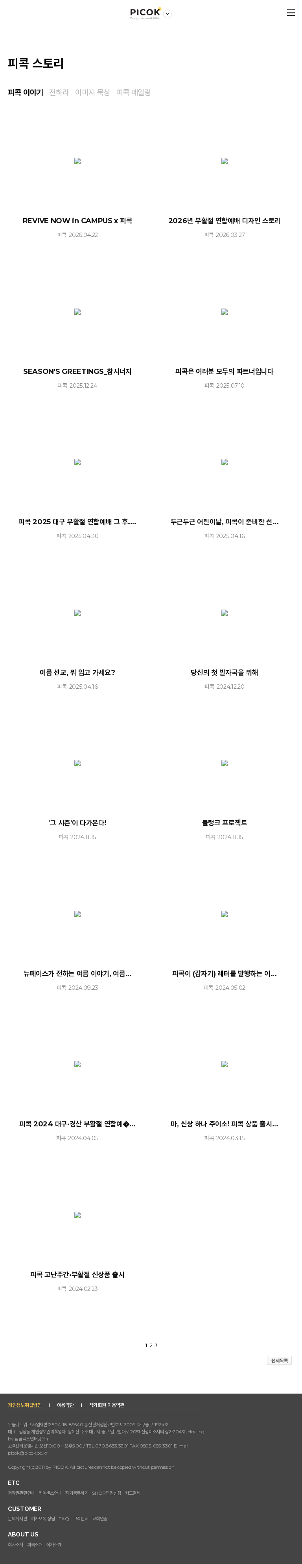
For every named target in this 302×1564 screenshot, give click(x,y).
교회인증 (99, 1518)
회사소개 (15, 1544)
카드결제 (132, 1493)
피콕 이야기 (25, 92)
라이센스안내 (50, 1493)
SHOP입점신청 (106, 1493)
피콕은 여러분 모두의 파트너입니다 (224, 371)
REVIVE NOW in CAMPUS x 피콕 (78, 220)
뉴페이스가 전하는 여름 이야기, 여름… (78, 973)
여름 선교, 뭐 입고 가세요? (77, 672)
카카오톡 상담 (43, 1518)
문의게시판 (17, 1518)
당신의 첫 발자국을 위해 (224, 672)
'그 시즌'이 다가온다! (77, 823)
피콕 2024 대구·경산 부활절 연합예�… (77, 1124)
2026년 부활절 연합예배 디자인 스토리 (224, 220)
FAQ (64, 1518)
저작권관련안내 (21, 1493)
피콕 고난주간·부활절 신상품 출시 (77, 1274)
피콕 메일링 (133, 92)
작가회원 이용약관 (106, 1405)
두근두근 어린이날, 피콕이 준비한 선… (225, 522)
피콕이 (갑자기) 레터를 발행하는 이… (224, 973)
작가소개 (54, 1544)
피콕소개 (34, 1544)
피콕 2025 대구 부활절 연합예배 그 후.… (77, 522)
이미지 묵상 (92, 92)
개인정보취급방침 (25, 1405)
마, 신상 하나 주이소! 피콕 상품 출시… (224, 1124)
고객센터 (80, 1518)
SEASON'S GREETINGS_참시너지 (77, 371)
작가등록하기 (76, 1493)
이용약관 (65, 1405)
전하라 (59, 92)
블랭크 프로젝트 (224, 823)
